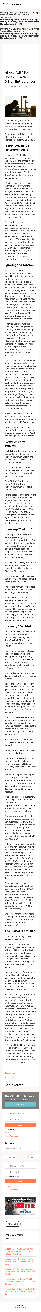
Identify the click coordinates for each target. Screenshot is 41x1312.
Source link (10, 1073)
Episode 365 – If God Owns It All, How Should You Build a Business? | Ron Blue (20, 1291)
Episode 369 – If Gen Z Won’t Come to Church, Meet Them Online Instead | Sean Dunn (20, 1251)
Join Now (20, 1104)
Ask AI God (13, 1224)
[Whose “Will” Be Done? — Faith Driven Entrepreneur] (20, 56)
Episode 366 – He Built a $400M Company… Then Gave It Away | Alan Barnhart (20, 1281)
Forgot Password (11, 1189)
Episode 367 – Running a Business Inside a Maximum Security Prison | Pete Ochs (20, 1271)
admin (31, 87)
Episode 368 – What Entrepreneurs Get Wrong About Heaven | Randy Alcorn (19, 1261)
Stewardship (9, 1239)
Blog (14, 1078)
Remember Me (13, 1177)
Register (8, 1186)
